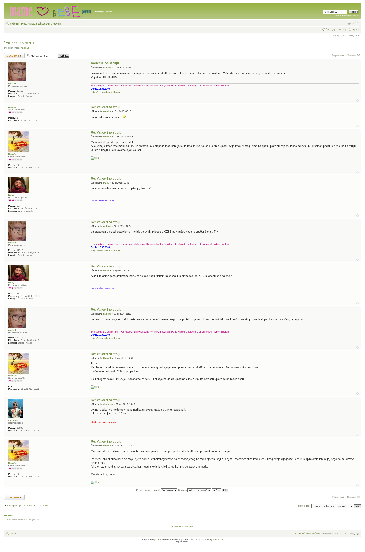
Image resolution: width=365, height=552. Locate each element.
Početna (14, 23)
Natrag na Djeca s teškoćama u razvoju (27, 505)
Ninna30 (107, 136)
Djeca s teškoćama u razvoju (45, 23)
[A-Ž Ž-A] (220, 490)
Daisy (106, 183)
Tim (295, 533)
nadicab (25, 48)
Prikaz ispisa (349, 23)
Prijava (355, 29)
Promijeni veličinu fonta (356, 23)
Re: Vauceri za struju (106, 107)
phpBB (157, 539)
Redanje (182, 490)
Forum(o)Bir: (303, 506)
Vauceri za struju (19, 43)
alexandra (108, 404)
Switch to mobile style (182, 527)
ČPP (328, 29)
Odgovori (9, 54)
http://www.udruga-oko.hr (105, 92)
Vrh (357, 100)
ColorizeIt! (218, 539)
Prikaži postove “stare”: (148, 490)
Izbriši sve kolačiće (309, 533)
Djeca (24, 23)
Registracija (341, 29)
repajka (107, 111)
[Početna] (50, 11)
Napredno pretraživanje (347, 15)
